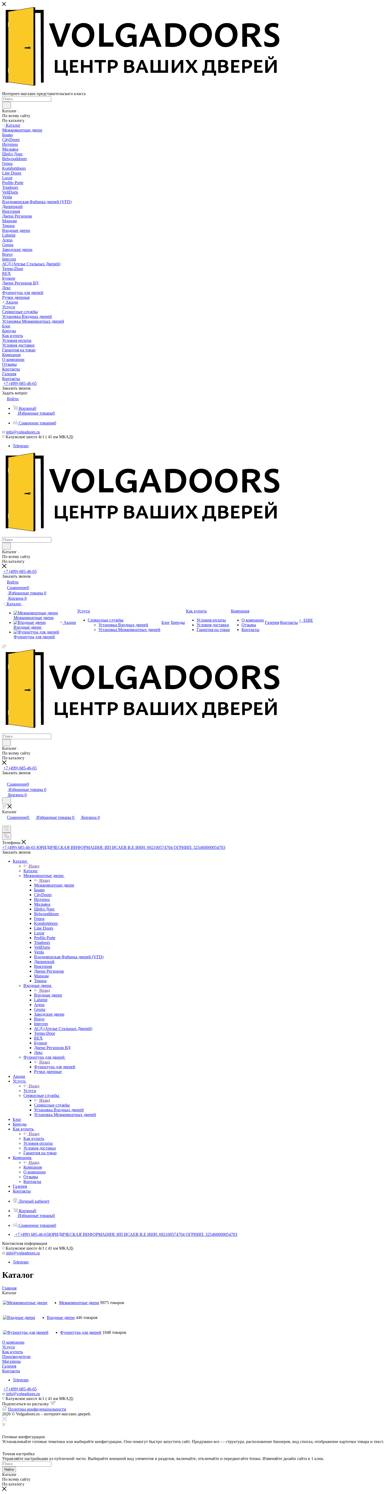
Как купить (33, 1138)
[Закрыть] (4, 1420)
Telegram (20, 446)
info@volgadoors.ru (23, 432)
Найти (9, 1469)
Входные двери (48, 995)
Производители (16, 1356)
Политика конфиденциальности (37, 1409)
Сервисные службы (52, 1105)
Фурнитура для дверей (54, 1067)
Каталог (30, 871)
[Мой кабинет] (4, 778)
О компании (13, 1342)
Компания (32, 1167)
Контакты (11, 1371)
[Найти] (6, 105)
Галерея (9, 1366)
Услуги (29, 1090)
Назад (34, 866)
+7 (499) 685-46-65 (20, 383)
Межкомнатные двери (54, 885)
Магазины (11, 1361)
